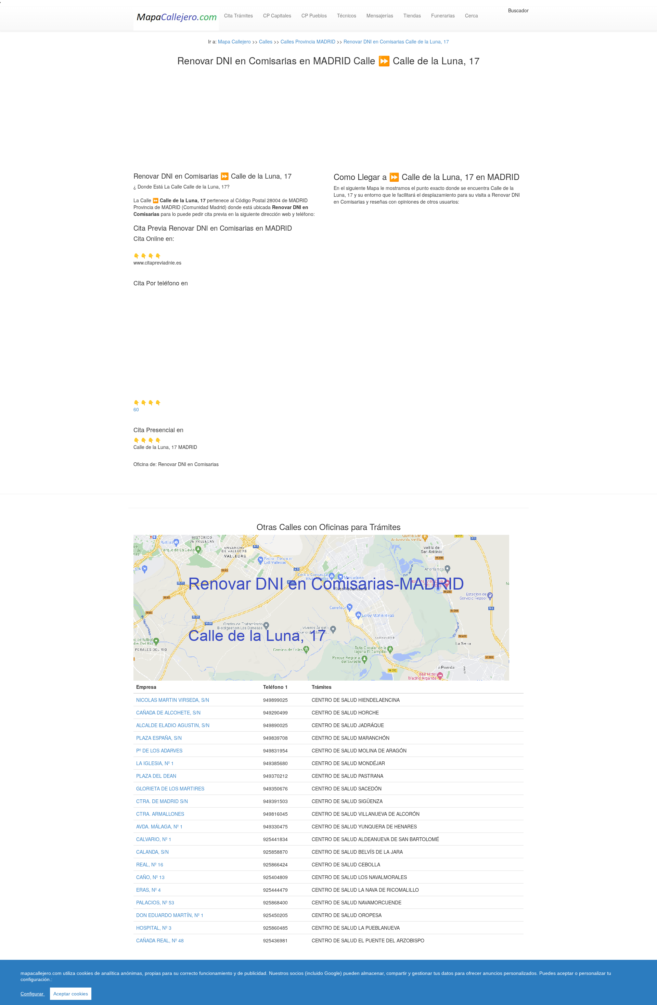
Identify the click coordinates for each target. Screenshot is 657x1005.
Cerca (471, 15)
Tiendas (412, 15)
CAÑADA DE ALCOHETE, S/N (168, 712)
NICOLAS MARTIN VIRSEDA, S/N (172, 699)
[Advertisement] (328, 117)
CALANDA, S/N (152, 851)
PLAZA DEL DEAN (156, 775)
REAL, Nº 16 (149, 864)
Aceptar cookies (70, 993)
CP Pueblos (314, 15)
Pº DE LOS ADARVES (159, 750)
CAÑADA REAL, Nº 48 (160, 940)
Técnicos (346, 15)
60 (136, 409)
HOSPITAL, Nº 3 (153, 927)
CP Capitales (277, 15)
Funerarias (443, 15)
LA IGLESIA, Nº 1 (155, 763)
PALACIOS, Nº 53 (155, 902)
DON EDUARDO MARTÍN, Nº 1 (170, 915)
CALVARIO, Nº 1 (153, 839)
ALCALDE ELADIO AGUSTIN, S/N (172, 725)
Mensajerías (379, 15)
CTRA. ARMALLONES (160, 813)
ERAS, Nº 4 (148, 889)
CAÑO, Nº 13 (150, 877)
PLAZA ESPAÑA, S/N (159, 737)
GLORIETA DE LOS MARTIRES (170, 788)
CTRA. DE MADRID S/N (162, 801)
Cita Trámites (238, 15)
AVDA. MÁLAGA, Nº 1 (159, 826)
